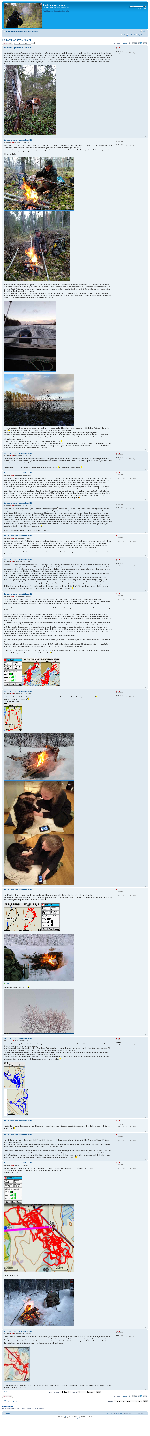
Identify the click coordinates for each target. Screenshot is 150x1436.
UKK (124, 35)
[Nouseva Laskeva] (94, 1392)
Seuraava (143, 1392)
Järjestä (74, 1392)
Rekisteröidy (131, 35)
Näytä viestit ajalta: (54, 1392)
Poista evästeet (119, 1413)
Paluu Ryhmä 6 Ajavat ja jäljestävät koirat (15, 1401)
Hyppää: (110, 1401)
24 (143, 43)
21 (136, 43)
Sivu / (124, 43)
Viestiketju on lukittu (6, 43)
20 (133, 43)
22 (138, 43)
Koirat (13, 31)
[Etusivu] (23, 15)
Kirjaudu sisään (142, 35)
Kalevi (12, 50)
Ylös (145, 136)
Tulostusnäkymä (141, 31)
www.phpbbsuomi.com (81, 1418)
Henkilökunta (110, 1413)
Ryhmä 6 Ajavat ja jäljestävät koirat (27, 31)
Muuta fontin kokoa (144, 31)
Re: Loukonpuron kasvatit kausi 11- (20, 47)
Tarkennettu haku (141, 8)
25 (146, 43)
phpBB (67, 1416)
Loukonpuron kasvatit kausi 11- (18, 40)
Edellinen (6, 1392)
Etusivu (8, 31)
